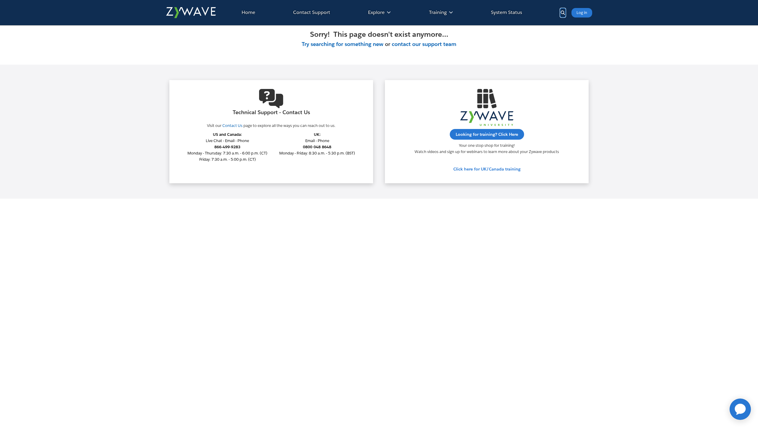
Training (438, 12)
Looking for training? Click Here (487, 134)
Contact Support (311, 12)
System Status (506, 12)
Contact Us (232, 125)
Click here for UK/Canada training (487, 169)
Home (248, 12)
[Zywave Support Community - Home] (191, 12)
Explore (376, 12)
